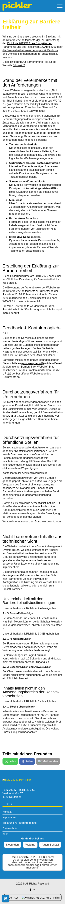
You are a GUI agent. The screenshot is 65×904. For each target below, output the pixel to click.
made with (13, 897)
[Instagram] (34, 889)
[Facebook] (30, 889)
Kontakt (7, 811)
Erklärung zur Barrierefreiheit (19, 822)
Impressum (9, 817)
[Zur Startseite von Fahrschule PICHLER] (16, 780)
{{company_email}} (33, 363)
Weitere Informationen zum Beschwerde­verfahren (31, 521)
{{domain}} (19, 65)
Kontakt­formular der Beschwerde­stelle (25, 473)
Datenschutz (9, 828)
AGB (5, 834)
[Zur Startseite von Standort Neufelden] (23, 6)
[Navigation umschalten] (59, 6)
